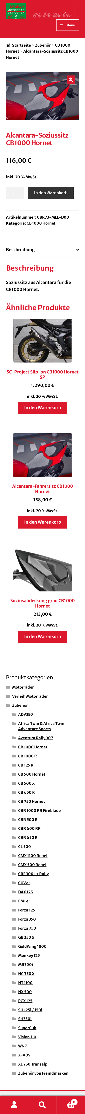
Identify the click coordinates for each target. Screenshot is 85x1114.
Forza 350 (27, 919)
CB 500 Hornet (31, 774)
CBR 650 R (28, 837)
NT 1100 (25, 982)
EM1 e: (24, 901)
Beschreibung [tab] (20, 249)
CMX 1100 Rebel (32, 855)
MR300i (25, 964)
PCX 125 (25, 1001)
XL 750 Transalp (32, 1064)
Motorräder (23, 687)
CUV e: (24, 883)
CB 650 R (26, 792)
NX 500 (25, 991)
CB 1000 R (27, 756)
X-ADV (24, 1055)
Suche (42, 1105)
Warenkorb (66, 1100)
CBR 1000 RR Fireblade (39, 810)
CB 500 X (26, 783)
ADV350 (25, 714)
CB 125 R (25, 765)
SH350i (25, 1018)
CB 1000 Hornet (41, 223)
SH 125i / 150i (30, 1010)
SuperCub (27, 1028)
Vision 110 (27, 1037)
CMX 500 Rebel (32, 864)
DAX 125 (25, 892)
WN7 (22, 1046)
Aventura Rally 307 (35, 738)
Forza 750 (27, 928)
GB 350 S (26, 937)
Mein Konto (14, 1105)
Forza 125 (26, 910)
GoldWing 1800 (32, 946)
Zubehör (43, 45)
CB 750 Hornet (31, 801)
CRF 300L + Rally (33, 873)
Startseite (21, 45)
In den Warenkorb (50, 192)
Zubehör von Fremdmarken (43, 1073)
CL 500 (24, 846)
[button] (71, 79)
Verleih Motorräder (30, 696)
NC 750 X (26, 973)
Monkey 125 (29, 955)
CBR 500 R (28, 819)
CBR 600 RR (29, 828)
